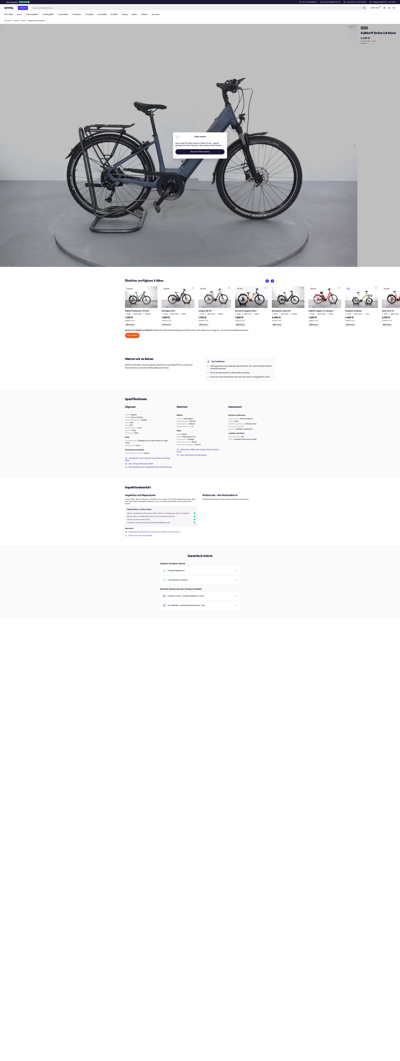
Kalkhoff (23, 20)
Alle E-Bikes (8, 20)
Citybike (16, 20)
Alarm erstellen (132, 335)
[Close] (202, 1)
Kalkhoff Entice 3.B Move (36, 20)
